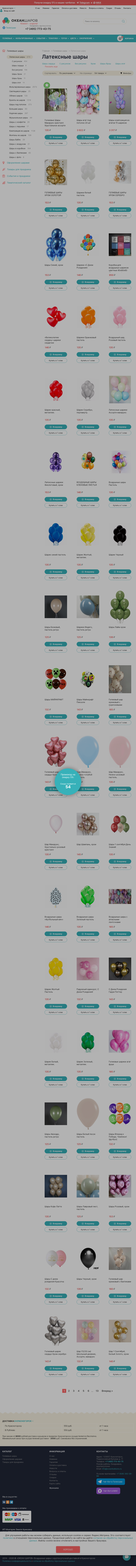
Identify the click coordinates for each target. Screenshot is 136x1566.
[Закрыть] (80, 770)
